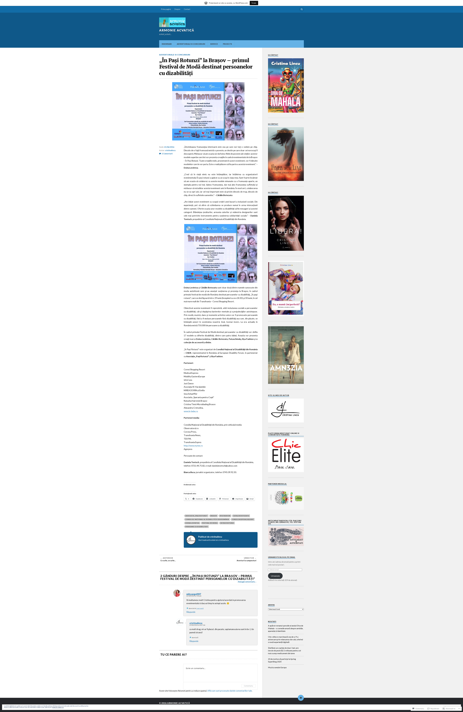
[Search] (302, 9)
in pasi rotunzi (227, 523)
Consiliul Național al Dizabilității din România (207, 519)
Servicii (214, 44)
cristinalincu (170, 150)
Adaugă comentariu (246, 582)
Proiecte (227, 44)
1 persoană (200, 608)
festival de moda (210, 523)
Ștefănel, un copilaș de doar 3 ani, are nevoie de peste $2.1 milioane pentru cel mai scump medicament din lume (284, 650)
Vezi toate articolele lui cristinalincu (213, 540)
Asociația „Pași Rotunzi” (196, 516)
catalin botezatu (241, 516)
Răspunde (190, 612)
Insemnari (167, 44)
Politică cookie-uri (58, 707)
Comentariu (248, 686)
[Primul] (301, 698)
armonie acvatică (176, 30)
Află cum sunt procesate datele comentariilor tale (229, 690)
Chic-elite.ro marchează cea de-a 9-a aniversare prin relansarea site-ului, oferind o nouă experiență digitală (285, 639)
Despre (177, 9)
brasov (213, 516)
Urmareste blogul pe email (281, 557)
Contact (187, 9)
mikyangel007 (193, 594)
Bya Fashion (225, 516)
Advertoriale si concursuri (191, 44)
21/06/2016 (169, 147)
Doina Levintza (192, 523)
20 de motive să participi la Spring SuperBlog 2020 (282, 660)
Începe (254, 3)
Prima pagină (166, 9)
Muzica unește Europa (277, 667)
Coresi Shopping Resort (243, 519)
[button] (286, 536)
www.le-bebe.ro (191, 411)
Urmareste (275, 576)
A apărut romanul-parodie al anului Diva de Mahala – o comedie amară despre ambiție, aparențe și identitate (285, 628)
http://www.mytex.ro (193, 445)
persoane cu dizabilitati (196, 526)
